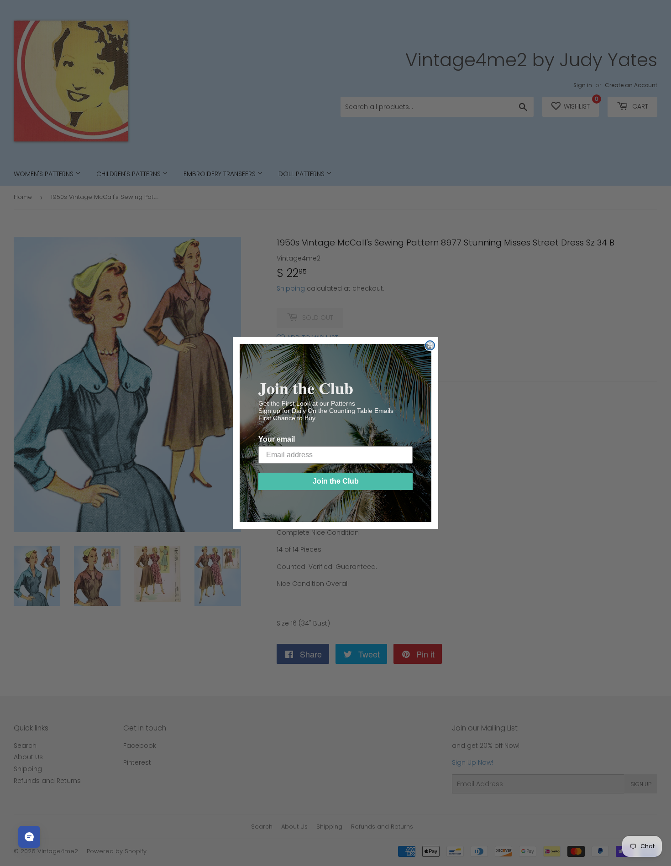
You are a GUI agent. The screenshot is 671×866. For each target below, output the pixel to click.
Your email (276, 439)
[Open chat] (29, 837)
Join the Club (336, 481)
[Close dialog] (430, 345)
